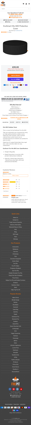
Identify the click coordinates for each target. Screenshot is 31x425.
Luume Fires (15, 348)
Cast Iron (15, 251)
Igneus (15, 340)
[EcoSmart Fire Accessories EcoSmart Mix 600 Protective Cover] (15, 47)
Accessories (15, 247)
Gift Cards (15, 234)
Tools (15, 236)
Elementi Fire (15, 319)
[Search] (28, 9)
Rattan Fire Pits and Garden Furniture (15, 280)
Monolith (15, 352)
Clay (15, 256)
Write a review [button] (15, 175)
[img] (6, 195)
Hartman (15, 336)
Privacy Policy (16, 404)
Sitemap (15, 239)
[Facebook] (9, 389)
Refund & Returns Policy (15, 227)
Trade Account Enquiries (15, 222)
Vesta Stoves (15, 367)
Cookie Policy (22, 404)
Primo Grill (15, 364)
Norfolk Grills (15, 355)
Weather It (15, 369)
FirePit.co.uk (17, 418)
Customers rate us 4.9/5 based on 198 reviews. (19, 118)
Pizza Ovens (15, 278)
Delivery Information (15, 224)
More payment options (15, 82)
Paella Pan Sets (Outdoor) (15, 275)
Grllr (15, 331)
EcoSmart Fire (19, 30)
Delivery (12, 122)
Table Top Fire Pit (15, 290)
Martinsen (15, 350)
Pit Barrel (15, 362)
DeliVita (15, 312)
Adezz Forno (15, 297)
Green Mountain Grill (15, 326)
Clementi (15, 307)
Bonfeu (15, 302)
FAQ (15, 229)
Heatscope (15, 338)
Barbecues (15, 249)
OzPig (15, 357)
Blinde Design (15, 300)
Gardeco (15, 321)
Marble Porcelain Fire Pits (15, 273)
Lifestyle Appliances (15, 345)
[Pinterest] (13, 389)
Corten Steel (15, 261)
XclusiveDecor (15, 371)
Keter (15, 343)
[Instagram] (17, 389)
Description (5, 122)
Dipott (15, 314)
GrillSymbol (15, 328)
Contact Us (15, 220)
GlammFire (15, 324)
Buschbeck (15, 305)
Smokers (15, 282)
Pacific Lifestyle (15, 359)
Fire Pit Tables (15, 266)
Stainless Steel (15, 285)
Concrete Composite (15, 259)
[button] (4, 32)
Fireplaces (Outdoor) (15, 268)
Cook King (15, 309)
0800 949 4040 (16, 14)
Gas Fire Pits (15, 270)
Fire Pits (15, 263)
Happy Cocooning (15, 333)
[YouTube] (21, 389)
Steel (15, 287)
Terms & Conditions (9, 404)
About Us (18, 122)
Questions (25, 122)
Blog (15, 232)
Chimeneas (15, 254)
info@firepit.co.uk (16, 17)
